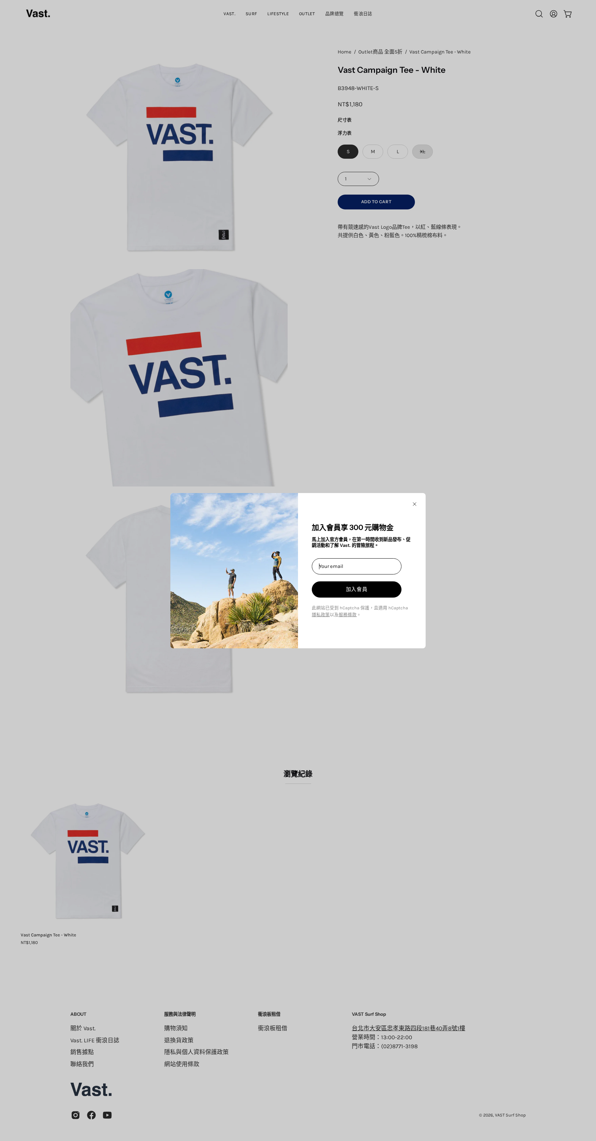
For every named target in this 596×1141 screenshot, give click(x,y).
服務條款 (348, 614)
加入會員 (357, 589)
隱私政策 (321, 614)
